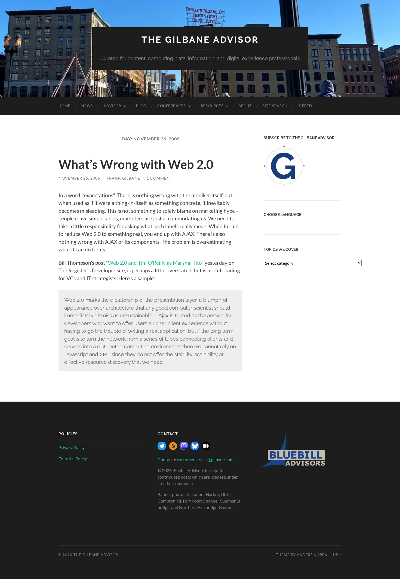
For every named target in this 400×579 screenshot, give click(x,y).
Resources (212, 106)
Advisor (112, 106)
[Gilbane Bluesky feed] (194, 448)
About (245, 106)
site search (275, 106)
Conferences (171, 106)
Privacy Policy (72, 447)
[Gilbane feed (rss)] (173, 448)
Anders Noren (312, 555)
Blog (141, 106)
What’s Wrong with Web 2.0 (136, 164)
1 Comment (159, 178)
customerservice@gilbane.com (205, 459)
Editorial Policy (73, 458)
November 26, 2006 (79, 178)
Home (64, 106)
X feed (305, 106)
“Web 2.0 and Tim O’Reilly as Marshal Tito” (155, 263)
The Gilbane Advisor (200, 40)
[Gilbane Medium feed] (206, 448)
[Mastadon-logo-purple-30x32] (184, 448)
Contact (165, 459)
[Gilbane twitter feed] (162, 448)
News (87, 106)
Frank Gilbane (123, 178)
